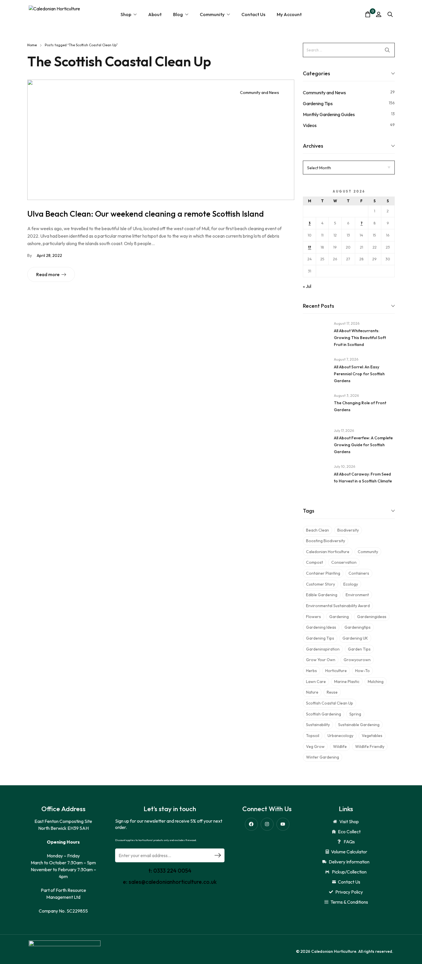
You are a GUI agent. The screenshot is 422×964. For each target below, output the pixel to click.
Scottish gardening (323, 714)
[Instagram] (267, 824)
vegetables (372, 735)
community (368, 551)
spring (355, 714)
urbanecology (340, 735)
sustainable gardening (359, 724)
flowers (313, 616)
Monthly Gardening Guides (329, 114)
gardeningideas (371, 616)
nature (312, 692)
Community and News (259, 92)
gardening (339, 616)
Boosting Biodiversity (325, 540)
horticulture (336, 670)
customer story (320, 584)
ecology (350, 584)
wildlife (340, 746)
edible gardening (321, 594)
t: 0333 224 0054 (169, 870)
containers (359, 573)
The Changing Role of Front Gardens (360, 406)
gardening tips (320, 638)
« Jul (307, 286)
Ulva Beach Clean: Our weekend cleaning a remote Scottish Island (145, 214)
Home (32, 45)
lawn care (316, 681)
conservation (344, 562)
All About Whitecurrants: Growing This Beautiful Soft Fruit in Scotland (360, 337)
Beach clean (317, 530)
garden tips (359, 649)
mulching (376, 681)
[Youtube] (282, 824)
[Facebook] (251, 824)
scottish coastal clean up (329, 703)
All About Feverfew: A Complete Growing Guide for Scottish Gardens (363, 444)
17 (309, 247)
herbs (311, 670)
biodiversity (348, 530)
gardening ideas (321, 627)
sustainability (318, 724)
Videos (310, 125)
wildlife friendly (369, 746)
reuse (332, 692)
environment (357, 594)
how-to (362, 670)
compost (314, 562)
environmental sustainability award (338, 605)
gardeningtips (357, 627)
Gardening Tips (318, 103)
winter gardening (322, 757)
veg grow (315, 746)
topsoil (312, 735)
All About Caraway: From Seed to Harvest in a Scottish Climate (363, 478)
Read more (47, 274)
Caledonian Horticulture (327, 551)
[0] (367, 14)
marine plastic (346, 681)
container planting (323, 573)
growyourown (357, 659)
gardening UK (355, 638)
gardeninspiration (323, 649)
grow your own (320, 659)
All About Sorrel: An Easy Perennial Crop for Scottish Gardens (359, 373)
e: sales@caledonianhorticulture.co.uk (170, 881)
